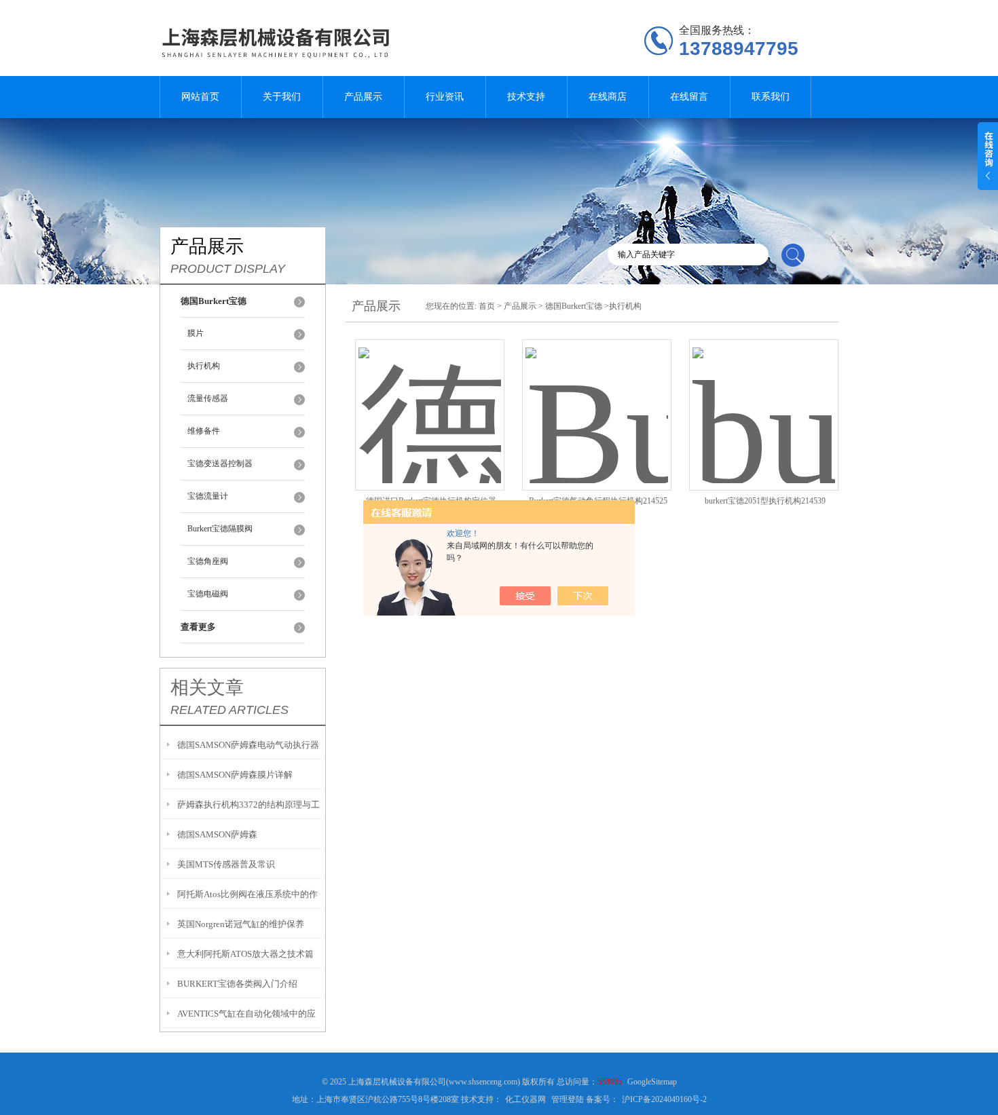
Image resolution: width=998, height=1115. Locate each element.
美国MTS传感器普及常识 (226, 864)
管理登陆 (567, 1099)
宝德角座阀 (207, 561)
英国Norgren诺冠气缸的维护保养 (240, 924)
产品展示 (363, 97)
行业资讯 (445, 97)
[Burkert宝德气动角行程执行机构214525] (596, 399)
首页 (487, 306)
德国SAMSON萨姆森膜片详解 (235, 775)
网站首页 (200, 97)
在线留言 (689, 97)
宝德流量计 (207, 496)
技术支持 (526, 97)
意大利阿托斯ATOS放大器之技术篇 (245, 954)
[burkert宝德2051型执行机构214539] (763, 399)
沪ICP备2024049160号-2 (664, 1099)
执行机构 (203, 366)
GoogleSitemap (652, 1081)
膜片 (195, 333)
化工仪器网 (525, 1099)
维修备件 (203, 431)
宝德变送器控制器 (220, 463)
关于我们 (282, 97)
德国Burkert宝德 (573, 306)
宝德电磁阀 (207, 594)
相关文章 (207, 687)
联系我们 (771, 97)
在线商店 (608, 97)
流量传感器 (207, 398)
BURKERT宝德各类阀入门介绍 (237, 984)
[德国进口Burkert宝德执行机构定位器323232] (429, 399)
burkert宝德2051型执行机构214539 (765, 501)
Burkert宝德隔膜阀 (220, 528)
